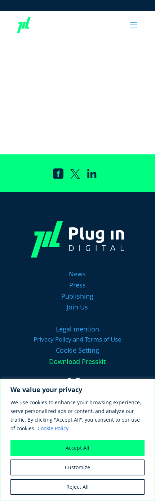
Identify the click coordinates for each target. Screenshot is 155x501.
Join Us (77, 307)
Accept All (77, 447)
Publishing (77, 296)
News (77, 273)
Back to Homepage (97, 116)
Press (77, 285)
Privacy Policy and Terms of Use (77, 339)
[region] (77, 440)
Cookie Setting (77, 350)
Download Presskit (77, 361)
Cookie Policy (52, 428)
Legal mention (77, 329)
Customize (77, 467)
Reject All (77, 486)
